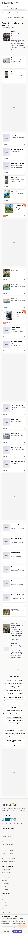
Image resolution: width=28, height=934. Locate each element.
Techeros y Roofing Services (14, 717)
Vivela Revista (5, 889)
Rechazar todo (6, 931)
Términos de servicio (7, 844)
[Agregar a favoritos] (24, 67)
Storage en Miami (8, 700)
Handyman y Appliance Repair (14, 710)
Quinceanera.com (6, 872)
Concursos (4, 899)
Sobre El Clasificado (7, 836)
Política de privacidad (7, 853)
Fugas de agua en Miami (14, 723)
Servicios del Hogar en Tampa (14, 690)
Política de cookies (7, 856)
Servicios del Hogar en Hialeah (14, 680)
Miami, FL (9, 17)
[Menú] (23, 2)
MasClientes (5, 880)
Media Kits (4, 839)
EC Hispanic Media (6, 869)
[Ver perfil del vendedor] (4, 206)
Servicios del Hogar (20, 17)
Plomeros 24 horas (14, 707)
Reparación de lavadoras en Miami (14, 730)
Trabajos (4, 841)
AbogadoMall (5, 883)
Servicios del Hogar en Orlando (14, 687)
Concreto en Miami (14, 737)
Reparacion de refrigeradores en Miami (14, 745)
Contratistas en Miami (8, 733)
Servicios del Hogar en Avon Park (14, 693)
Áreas (3, 908)
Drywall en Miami (20, 733)
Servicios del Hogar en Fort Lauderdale (14, 683)
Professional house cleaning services (14, 704)
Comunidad (5, 897)
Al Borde (4, 886)
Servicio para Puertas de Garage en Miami (14, 714)
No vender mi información (8, 861)
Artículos (4, 902)
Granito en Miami (20, 700)
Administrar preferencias (9, 928)
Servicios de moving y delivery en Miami (14, 697)
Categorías (4, 905)
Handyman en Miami (14, 727)
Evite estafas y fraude (7, 850)
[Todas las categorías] (17, 2)
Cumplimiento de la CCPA (8, 858)
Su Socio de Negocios (7, 878)
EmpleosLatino (5, 875)
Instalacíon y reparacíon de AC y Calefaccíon (14, 741)
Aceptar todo (17, 931)
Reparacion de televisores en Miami (14, 720)
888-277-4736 (8, 815)
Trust (3, 847)
